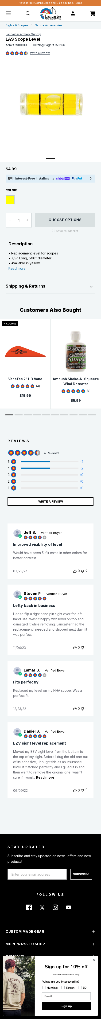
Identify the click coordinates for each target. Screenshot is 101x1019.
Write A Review (50, 501)
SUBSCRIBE (81, 874)
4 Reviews (40, 53)
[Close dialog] (94, 960)
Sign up (66, 1006)
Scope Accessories (48, 25)
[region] (46, 462)
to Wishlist (67, 231)
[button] (9, 414)
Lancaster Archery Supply (23, 34)
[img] (7, 53)
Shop (78, 2)
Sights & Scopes (17, 25)
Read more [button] (45, 777)
